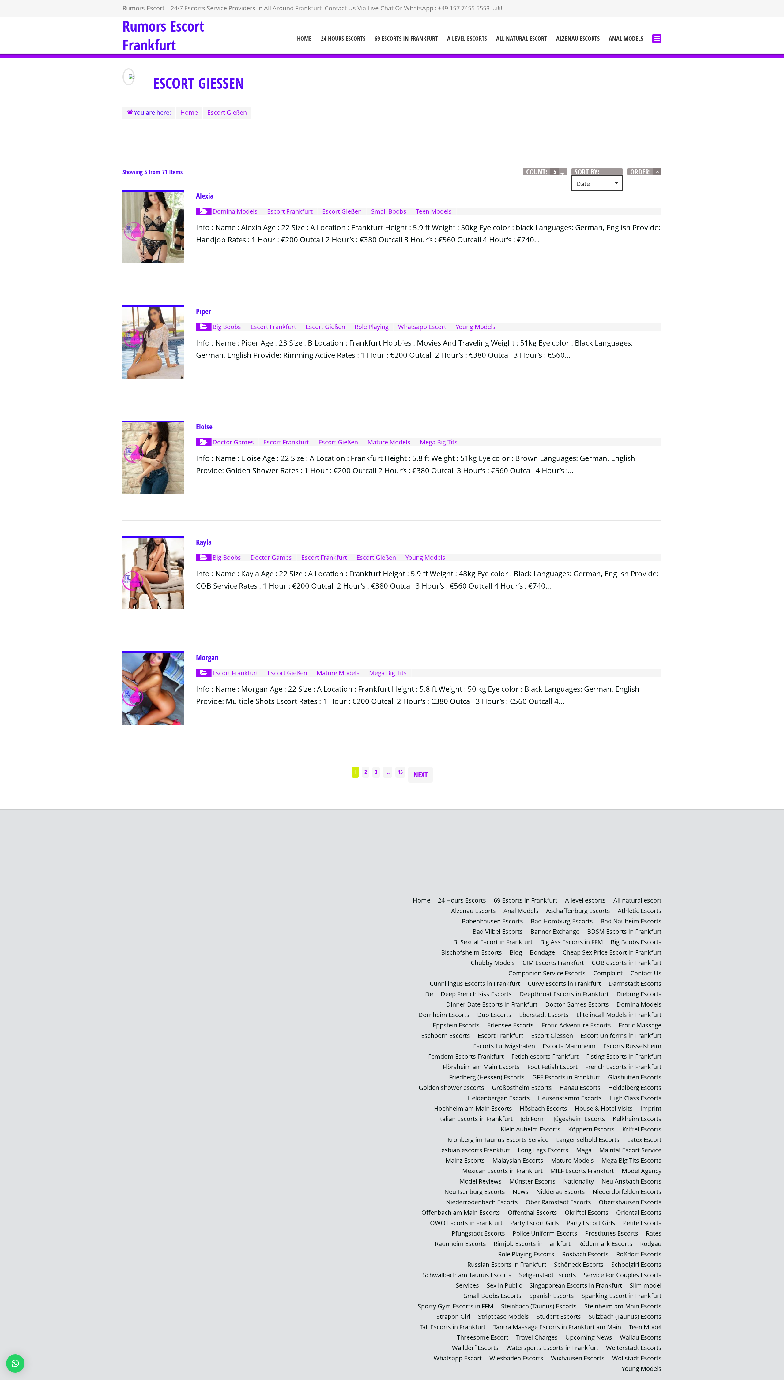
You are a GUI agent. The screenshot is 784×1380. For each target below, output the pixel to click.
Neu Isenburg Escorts (474, 1191)
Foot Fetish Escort (552, 1067)
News (521, 1191)
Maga (584, 1150)
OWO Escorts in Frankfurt (466, 1223)
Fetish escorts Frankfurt (545, 1056)
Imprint (651, 1108)
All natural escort (521, 39)
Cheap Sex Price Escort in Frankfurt (612, 952)
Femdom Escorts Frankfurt (466, 1056)
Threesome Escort (482, 1337)
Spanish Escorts (551, 1296)
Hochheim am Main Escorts (473, 1108)
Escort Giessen (552, 1035)
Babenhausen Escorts (492, 921)
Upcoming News (588, 1337)
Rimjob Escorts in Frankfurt (532, 1244)
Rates (654, 1233)
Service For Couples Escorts (623, 1275)
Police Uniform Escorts (545, 1233)
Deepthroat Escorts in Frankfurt (564, 994)
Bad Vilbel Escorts (498, 931)
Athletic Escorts (640, 911)
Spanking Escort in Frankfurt (622, 1296)
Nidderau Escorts (560, 1191)
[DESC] (657, 171)
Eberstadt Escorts (544, 1015)
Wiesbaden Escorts (516, 1358)
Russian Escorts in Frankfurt (506, 1264)
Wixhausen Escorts (578, 1358)
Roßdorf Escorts (639, 1254)
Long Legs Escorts (543, 1150)
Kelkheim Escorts (637, 1119)
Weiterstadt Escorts (634, 1348)
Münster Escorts (532, 1181)
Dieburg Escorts (639, 994)
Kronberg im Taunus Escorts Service (497, 1139)
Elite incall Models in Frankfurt (619, 1015)
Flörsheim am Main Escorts (481, 1067)
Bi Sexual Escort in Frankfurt (493, 942)
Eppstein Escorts (456, 1025)
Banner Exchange (554, 931)
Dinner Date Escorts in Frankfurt (491, 1004)
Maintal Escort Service (630, 1150)
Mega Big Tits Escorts (631, 1160)
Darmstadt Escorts (635, 983)
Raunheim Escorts (460, 1244)
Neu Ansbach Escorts (631, 1181)
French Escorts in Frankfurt (623, 1067)
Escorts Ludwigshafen (504, 1046)
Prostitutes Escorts (611, 1233)
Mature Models (572, 1160)
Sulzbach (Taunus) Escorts (625, 1316)
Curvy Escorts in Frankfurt (564, 983)
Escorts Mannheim (569, 1046)
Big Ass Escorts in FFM (571, 942)
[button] (15, 1363)
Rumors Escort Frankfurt (163, 35)
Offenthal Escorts (532, 1212)
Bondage (542, 952)
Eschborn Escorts (445, 1035)
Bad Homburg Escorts (562, 921)
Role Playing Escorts (526, 1254)
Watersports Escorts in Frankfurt (552, 1348)
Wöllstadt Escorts (637, 1358)
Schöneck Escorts (579, 1264)
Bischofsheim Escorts (471, 952)
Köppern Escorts (591, 1129)
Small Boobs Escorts (493, 1296)
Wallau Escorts (641, 1337)
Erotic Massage (640, 1025)
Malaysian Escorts (517, 1160)
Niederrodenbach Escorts (482, 1202)
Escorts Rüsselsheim (632, 1046)
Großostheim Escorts (522, 1087)
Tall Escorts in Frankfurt (453, 1327)
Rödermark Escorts (605, 1244)
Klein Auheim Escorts (530, 1129)
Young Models (642, 1368)
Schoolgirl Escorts (636, 1264)
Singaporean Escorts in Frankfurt (576, 1285)
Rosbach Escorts (585, 1254)
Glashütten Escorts (635, 1077)
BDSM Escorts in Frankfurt (624, 931)
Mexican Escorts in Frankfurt (502, 1171)
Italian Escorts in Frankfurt (475, 1119)
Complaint (608, 973)
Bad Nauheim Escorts (631, 921)
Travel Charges (537, 1337)
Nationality (578, 1181)
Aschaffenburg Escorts (578, 911)
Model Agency (642, 1171)
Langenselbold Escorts (588, 1139)
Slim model (646, 1285)
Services (467, 1285)
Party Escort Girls (534, 1223)
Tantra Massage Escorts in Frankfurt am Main (557, 1327)
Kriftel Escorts (642, 1129)
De (429, 994)
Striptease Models (503, 1316)
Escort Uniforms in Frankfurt (621, 1035)
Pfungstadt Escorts (478, 1233)
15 (400, 772)
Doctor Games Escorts (577, 1004)
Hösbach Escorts (543, 1108)
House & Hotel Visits (604, 1108)
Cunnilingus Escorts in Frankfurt (475, 983)
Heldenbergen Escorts (498, 1098)
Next (420, 775)
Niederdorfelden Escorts (627, 1191)
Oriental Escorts (639, 1212)
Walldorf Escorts (475, 1348)
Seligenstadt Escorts (547, 1275)
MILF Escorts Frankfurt (582, 1171)
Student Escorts (559, 1316)
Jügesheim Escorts (579, 1119)
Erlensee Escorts (510, 1025)
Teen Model (645, 1327)
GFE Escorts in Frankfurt (566, 1077)
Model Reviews (480, 1181)
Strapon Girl (453, 1316)
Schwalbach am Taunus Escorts (467, 1275)
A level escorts (467, 39)
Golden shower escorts (451, 1087)
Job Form (533, 1119)
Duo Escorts (494, 1015)
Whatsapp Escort (458, 1358)
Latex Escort (644, 1139)
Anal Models (626, 39)
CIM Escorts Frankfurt (553, 963)
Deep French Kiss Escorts (476, 994)
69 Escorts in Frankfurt (406, 39)
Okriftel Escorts (587, 1212)
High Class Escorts (635, 1098)
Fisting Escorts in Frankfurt (624, 1056)
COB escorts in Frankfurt (627, 963)
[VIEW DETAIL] (153, 196)
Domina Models (639, 1004)
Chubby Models (493, 963)
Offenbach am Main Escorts (460, 1212)
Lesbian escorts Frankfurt (474, 1150)
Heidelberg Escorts (635, 1087)
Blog (516, 952)
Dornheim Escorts (443, 1015)
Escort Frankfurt (500, 1035)
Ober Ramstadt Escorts (558, 1202)
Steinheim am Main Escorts (623, 1306)
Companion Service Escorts (547, 973)
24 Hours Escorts (343, 39)
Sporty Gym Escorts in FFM (455, 1306)
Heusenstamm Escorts (569, 1098)
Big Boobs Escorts (636, 942)
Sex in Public (504, 1285)
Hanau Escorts (580, 1087)
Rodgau (651, 1244)
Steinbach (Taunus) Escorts (539, 1306)
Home (304, 39)
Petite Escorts (642, 1223)
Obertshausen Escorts (630, 1202)
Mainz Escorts (465, 1160)
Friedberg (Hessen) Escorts (487, 1077)
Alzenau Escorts (578, 39)
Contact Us (646, 973)
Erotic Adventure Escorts (576, 1025)
